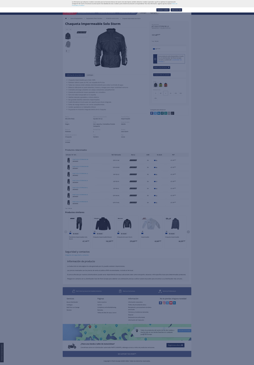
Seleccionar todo (176, 10)
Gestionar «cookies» (163, 10)
